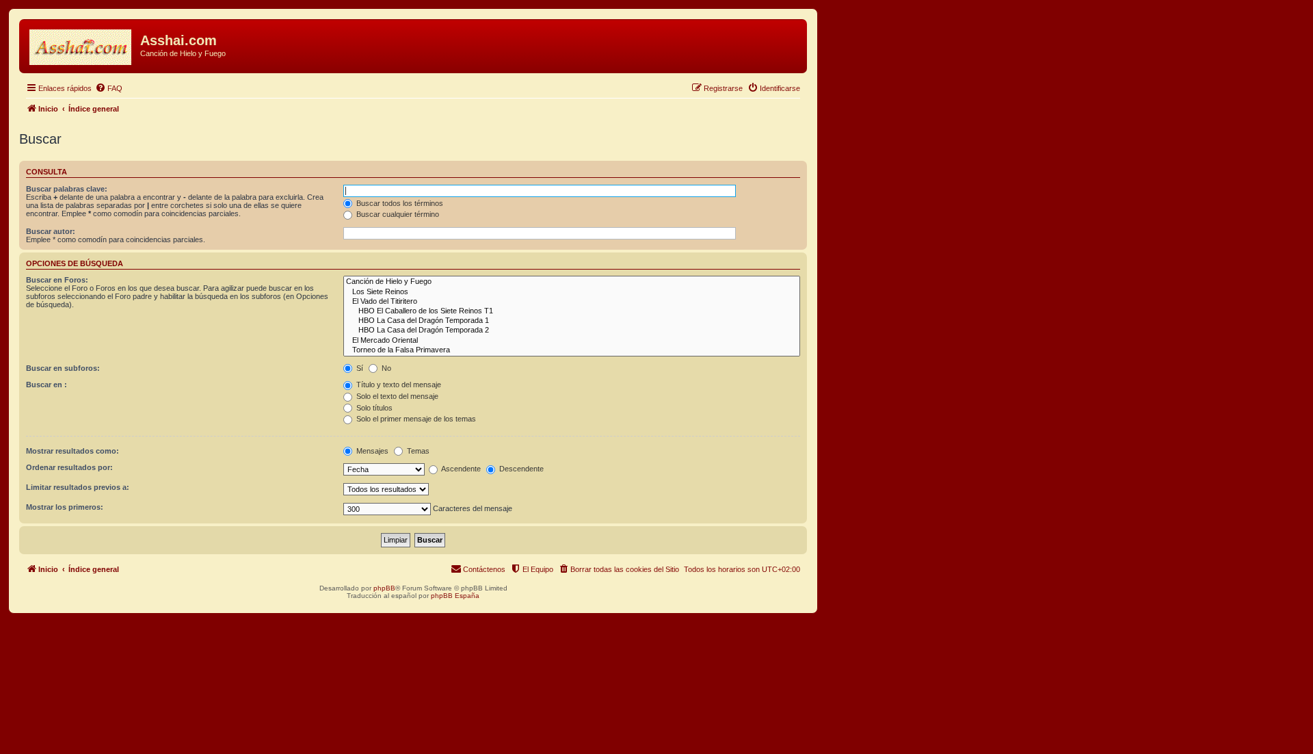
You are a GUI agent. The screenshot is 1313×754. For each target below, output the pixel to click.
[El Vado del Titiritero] (572, 302)
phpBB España (455, 595)
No (385, 368)
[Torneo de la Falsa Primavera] (572, 350)
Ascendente (460, 469)
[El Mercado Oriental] (572, 341)
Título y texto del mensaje (397, 384)
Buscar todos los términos (398, 203)
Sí (358, 368)
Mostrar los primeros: (64, 507)
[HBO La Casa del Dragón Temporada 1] (572, 321)
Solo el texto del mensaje (396, 396)
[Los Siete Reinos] (572, 292)
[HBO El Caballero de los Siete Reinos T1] (572, 311)
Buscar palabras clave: (66, 189)
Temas (417, 451)
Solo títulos (373, 408)
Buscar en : (46, 384)
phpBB (384, 588)
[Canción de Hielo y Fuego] (572, 282)
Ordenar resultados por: (69, 467)
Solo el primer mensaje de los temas (415, 419)
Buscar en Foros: (57, 280)
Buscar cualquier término (396, 214)
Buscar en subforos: (63, 368)
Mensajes (371, 451)
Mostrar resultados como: (72, 451)
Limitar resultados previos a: (77, 487)
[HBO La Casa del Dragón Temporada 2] (572, 330)
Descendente (520, 469)
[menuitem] (108, 88)
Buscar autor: (50, 231)
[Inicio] (81, 44)
